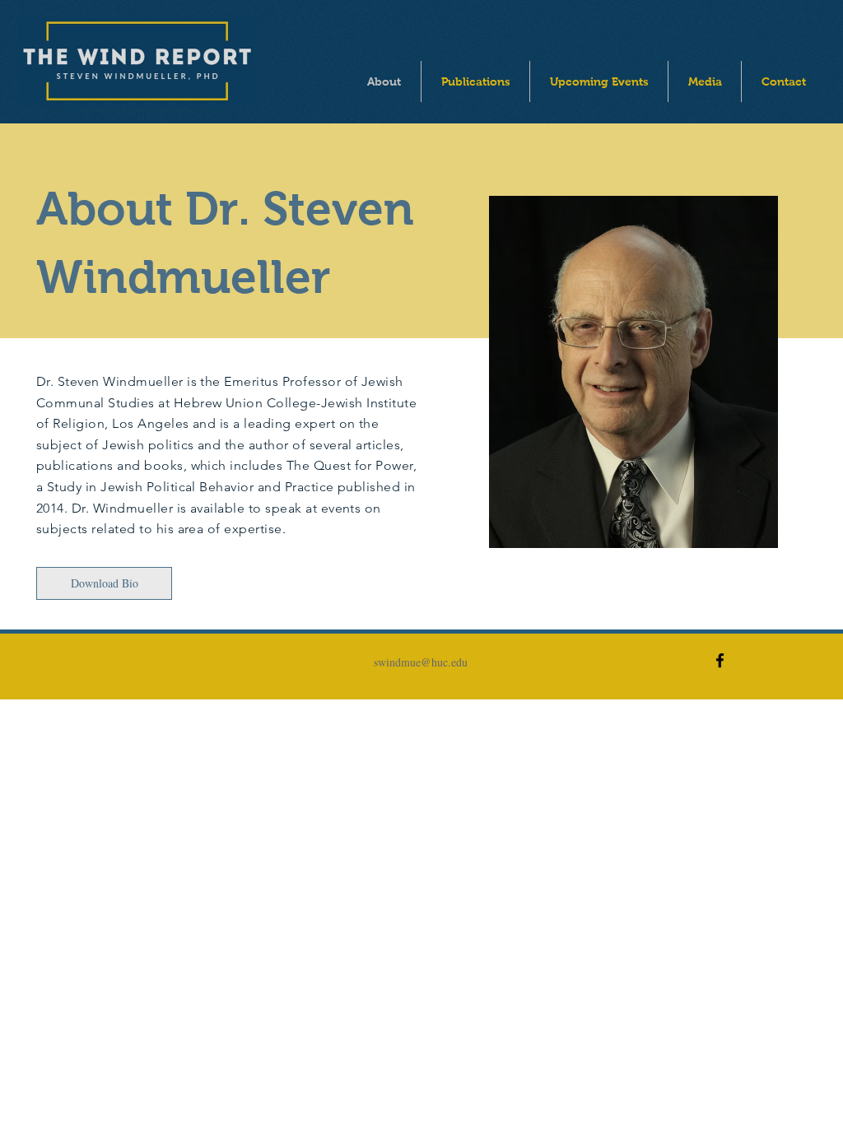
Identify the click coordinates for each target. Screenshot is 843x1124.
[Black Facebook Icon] (719, 660)
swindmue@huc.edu (421, 662)
